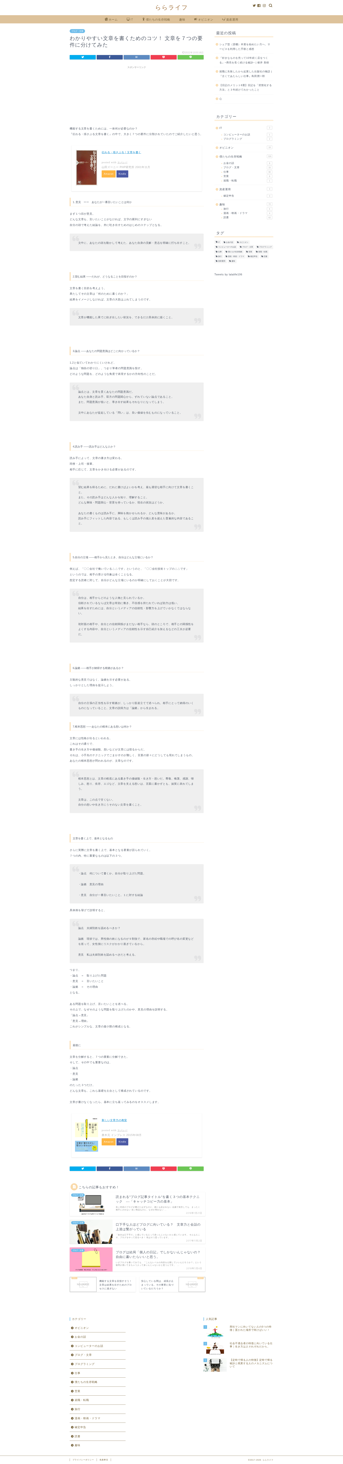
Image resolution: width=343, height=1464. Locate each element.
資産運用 (232, 19)
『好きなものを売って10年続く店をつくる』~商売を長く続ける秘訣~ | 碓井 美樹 (244, 60)
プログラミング (246, 139)
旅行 (246, 209)
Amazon (108, 174)
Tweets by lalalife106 (228, 274)
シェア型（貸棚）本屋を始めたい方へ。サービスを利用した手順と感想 (244, 46)
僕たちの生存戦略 (158, 19)
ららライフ (171, 7)
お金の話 (246, 163)
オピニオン (205, 19)
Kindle (122, 174)
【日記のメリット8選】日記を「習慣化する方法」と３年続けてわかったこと (245, 87)
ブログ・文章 (77, 31)
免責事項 (104, 1460)
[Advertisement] (137, 95)
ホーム (113, 19)
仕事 (247, 172)
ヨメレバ (122, 162)
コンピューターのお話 (246, 134)
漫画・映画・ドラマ (246, 213)
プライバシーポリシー (83, 1460)
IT (132, 19)
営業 (246, 176)
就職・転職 (246, 180)
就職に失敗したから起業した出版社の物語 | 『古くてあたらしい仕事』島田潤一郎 (245, 74)
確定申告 (246, 195)
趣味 (182, 19)
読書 (247, 217)
